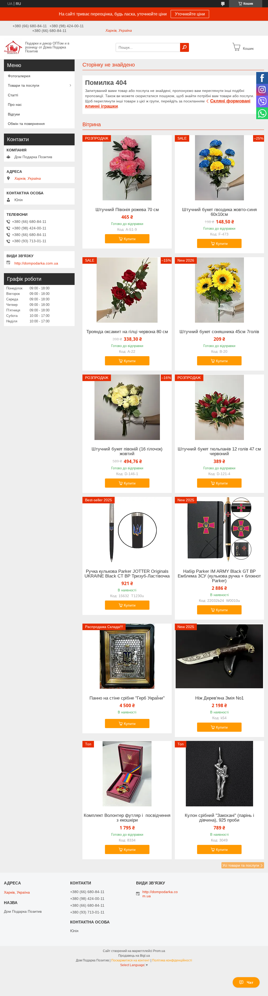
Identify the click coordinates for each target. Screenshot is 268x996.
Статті (13, 95)
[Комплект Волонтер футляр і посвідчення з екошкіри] (127, 773)
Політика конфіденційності (172, 960)
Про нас (15, 104)
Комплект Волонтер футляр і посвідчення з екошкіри (127, 818)
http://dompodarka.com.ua (36, 263)
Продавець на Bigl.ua (134, 956)
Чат (250, 982)
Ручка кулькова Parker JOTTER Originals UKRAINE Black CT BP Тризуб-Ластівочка (127, 574)
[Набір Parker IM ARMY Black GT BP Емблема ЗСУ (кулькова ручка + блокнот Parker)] (219, 529)
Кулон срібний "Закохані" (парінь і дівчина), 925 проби (219, 818)
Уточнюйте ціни (190, 14)
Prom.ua (159, 951)
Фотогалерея (19, 76)
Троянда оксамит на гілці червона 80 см (127, 331)
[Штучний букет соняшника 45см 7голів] (219, 290)
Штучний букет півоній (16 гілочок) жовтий (127, 451)
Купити (130, 239)
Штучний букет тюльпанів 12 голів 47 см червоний (219, 451)
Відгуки (14, 114)
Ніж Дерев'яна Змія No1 (219, 698)
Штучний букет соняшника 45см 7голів (219, 331)
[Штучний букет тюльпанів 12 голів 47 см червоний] (219, 407)
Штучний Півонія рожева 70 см (127, 209)
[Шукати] (184, 47)
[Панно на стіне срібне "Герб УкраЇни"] (127, 656)
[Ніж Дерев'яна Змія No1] (219, 656)
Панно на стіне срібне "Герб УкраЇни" (127, 698)
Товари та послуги (23, 85)
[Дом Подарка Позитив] (13, 47)
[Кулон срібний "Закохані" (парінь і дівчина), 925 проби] (219, 773)
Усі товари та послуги (240, 865)
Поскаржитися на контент (130, 960)
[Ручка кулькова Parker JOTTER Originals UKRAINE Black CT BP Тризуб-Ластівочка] (127, 529)
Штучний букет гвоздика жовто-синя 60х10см (219, 212)
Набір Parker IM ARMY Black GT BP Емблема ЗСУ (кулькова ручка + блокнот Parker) (219, 576)
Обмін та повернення (26, 124)
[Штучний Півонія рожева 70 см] (127, 168)
